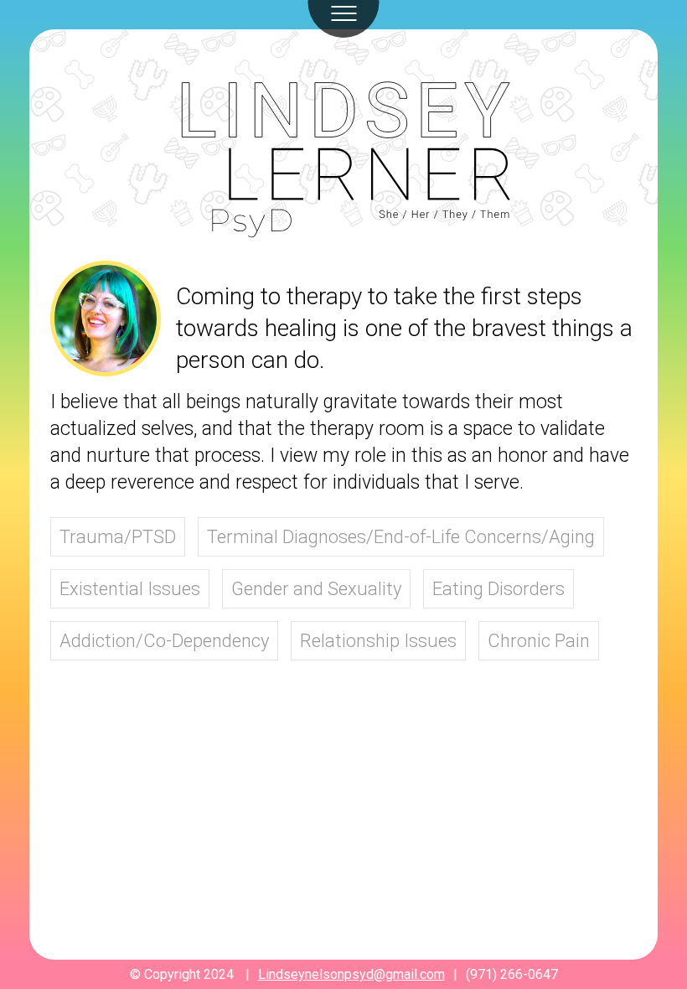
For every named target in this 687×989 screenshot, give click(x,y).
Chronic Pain (539, 640)
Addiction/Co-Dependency (164, 640)
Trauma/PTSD (117, 536)
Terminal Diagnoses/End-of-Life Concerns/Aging (401, 536)
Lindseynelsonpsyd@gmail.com (351, 974)
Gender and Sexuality (316, 588)
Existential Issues (129, 588)
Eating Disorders (498, 588)
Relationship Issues (378, 640)
